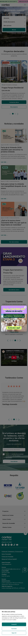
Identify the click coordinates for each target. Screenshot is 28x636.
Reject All (14, 633)
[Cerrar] (25, 307)
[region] (14, 622)
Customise (14, 628)
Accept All (14, 624)
